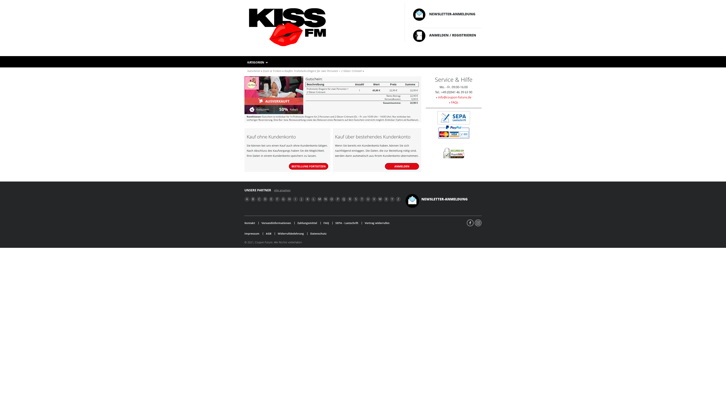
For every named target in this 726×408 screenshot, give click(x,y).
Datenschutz (318, 233)
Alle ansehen (282, 190)
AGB (268, 233)
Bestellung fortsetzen (309, 166)
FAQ (326, 223)
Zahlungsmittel (307, 223)
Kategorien (256, 62)
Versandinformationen (276, 223)
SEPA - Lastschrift (346, 223)
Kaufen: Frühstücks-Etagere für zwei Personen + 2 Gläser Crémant (323, 71)
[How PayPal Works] (453, 132)
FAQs (454, 102)
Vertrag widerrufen (377, 223)
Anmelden (401, 166)
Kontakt (249, 223)
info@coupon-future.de (454, 97)
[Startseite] (321, 27)
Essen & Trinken (272, 71)
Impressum (251, 233)
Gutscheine (253, 71)
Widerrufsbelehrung (291, 233)
